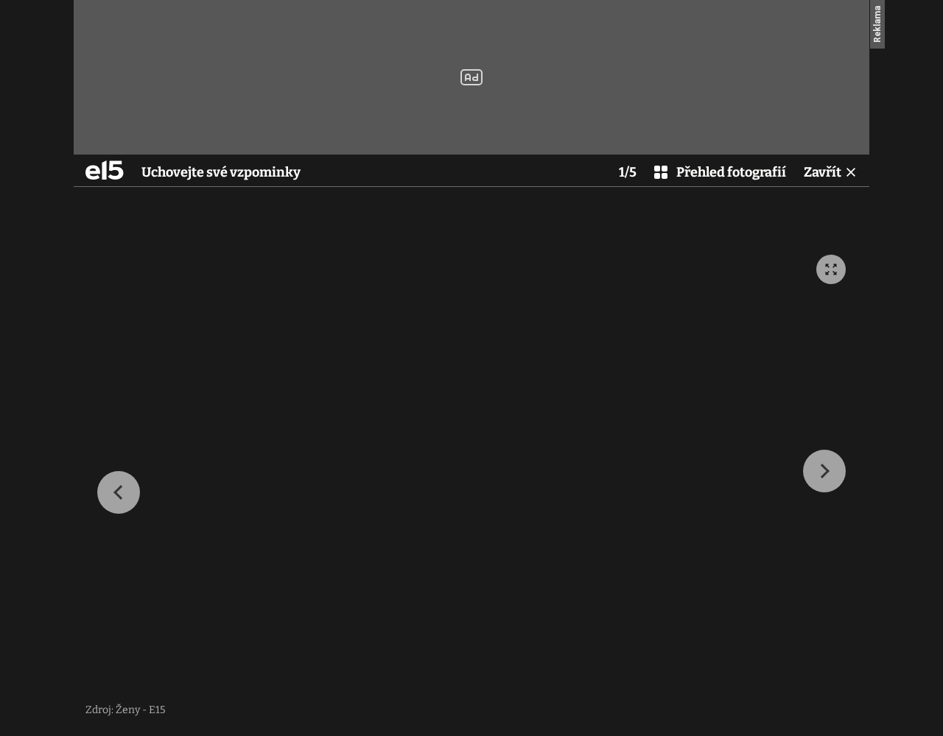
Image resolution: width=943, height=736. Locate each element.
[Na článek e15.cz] (104, 170)
